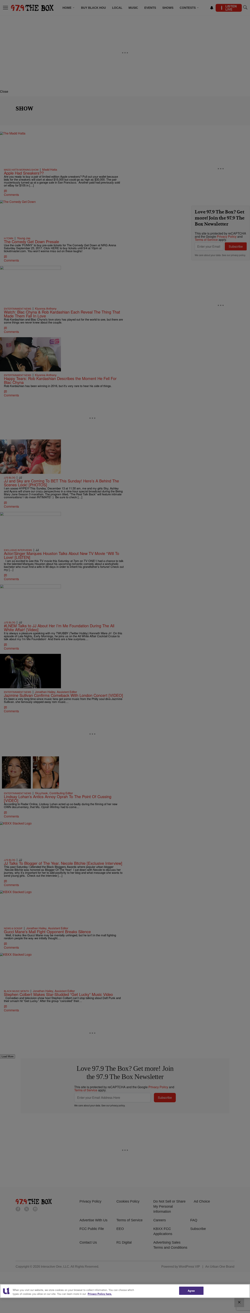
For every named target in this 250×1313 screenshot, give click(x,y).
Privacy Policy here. (100, 1294)
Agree (191, 1290)
